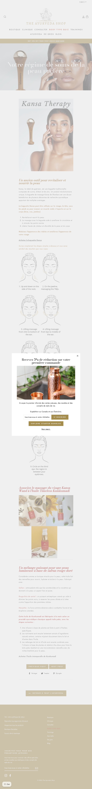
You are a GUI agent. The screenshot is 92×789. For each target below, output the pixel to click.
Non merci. (46, 429)
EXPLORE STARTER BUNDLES (46, 424)
